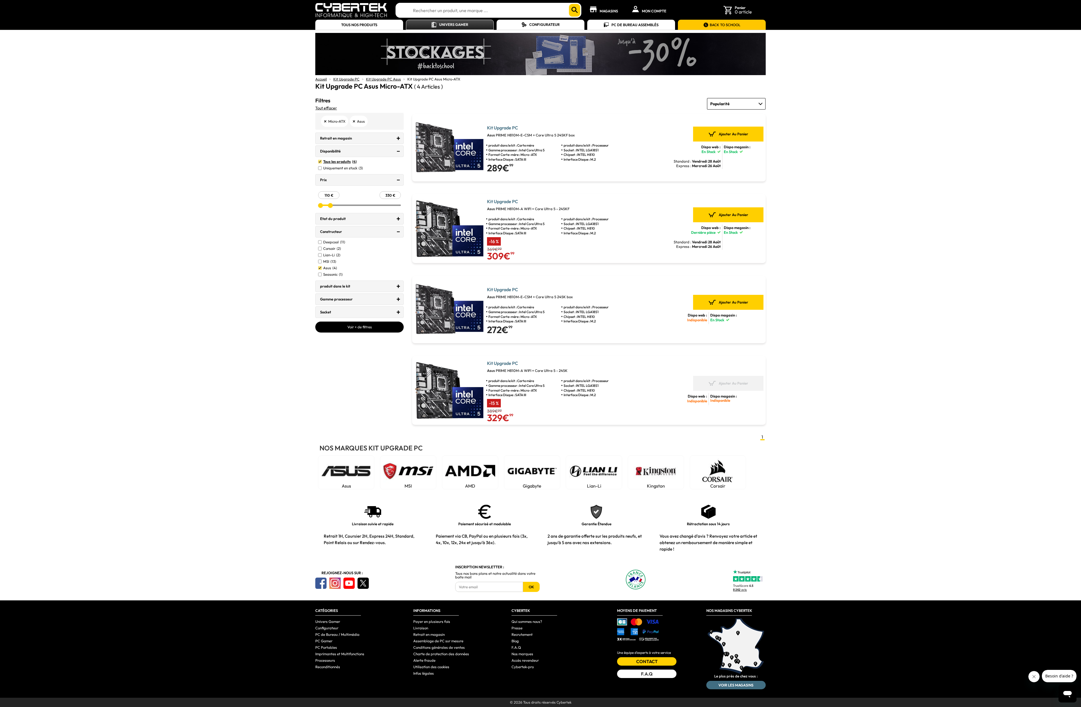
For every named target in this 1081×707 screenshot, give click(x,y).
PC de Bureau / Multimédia (337, 634)
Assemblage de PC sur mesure (438, 641)
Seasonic (333, 274)
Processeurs (325, 660)
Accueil (321, 79)
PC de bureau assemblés (634, 25)
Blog (515, 641)
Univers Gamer (453, 24)
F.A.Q (516, 647)
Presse (517, 628)
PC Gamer (323, 641)
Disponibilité (330, 151)
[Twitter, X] (363, 583)
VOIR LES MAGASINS (735, 685)
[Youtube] (349, 583)
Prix (323, 180)
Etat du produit (333, 218)
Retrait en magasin (336, 138)
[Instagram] (335, 583)
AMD (470, 486)
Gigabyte (532, 486)
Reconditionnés (327, 667)
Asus (330, 268)
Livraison (420, 628)
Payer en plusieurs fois (431, 621)
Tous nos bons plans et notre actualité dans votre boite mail (495, 575)
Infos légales (423, 673)
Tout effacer (326, 108)
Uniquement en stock (343, 168)
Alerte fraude (424, 660)
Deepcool (334, 242)
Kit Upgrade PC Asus (383, 79)
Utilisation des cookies (431, 667)
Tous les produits (340, 161)
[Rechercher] (574, 10)
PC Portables (326, 647)
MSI (329, 261)
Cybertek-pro (523, 667)
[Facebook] (321, 583)
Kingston (656, 486)
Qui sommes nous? (527, 621)
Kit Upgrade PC (346, 79)
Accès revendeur (525, 660)
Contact (647, 661)
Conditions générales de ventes (439, 647)
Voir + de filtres (359, 327)
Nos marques (522, 654)
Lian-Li (331, 255)
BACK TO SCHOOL (725, 25)
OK (531, 587)
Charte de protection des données (441, 654)
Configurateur (544, 24)
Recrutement (522, 634)
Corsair (332, 248)
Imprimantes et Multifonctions (339, 654)
